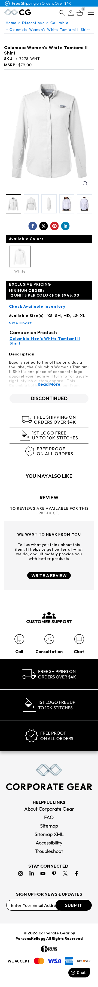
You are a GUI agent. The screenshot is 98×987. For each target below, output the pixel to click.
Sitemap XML (49, 834)
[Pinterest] (54, 873)
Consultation (49, 651)
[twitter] (43, 226)
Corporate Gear (54, 933)
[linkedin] (65, 226)
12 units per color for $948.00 (44, 292)
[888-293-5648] (19, 639)
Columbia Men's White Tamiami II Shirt (45, 341)
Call (19, 651)
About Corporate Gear (49, 809)
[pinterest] (54, 226)
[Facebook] (76, 873)
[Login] (71, 13)
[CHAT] (79, 639)
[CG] (17, 12)
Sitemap (49, 826)
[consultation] (49, 639)
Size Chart (20, 323)
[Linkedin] (31, 873)
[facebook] (32, 226)
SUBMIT (73, 905)
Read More (49, 384)
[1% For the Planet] (49, 949)
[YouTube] (42, 873)
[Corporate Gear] (49, 777)
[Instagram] (20, 873)
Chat (79, 651)
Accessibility (49, 843)
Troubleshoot (49, 851)
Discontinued (49, 398)
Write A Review (49, 575)
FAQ (49, 817)
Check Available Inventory (37, 306)
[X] (65, 873)
